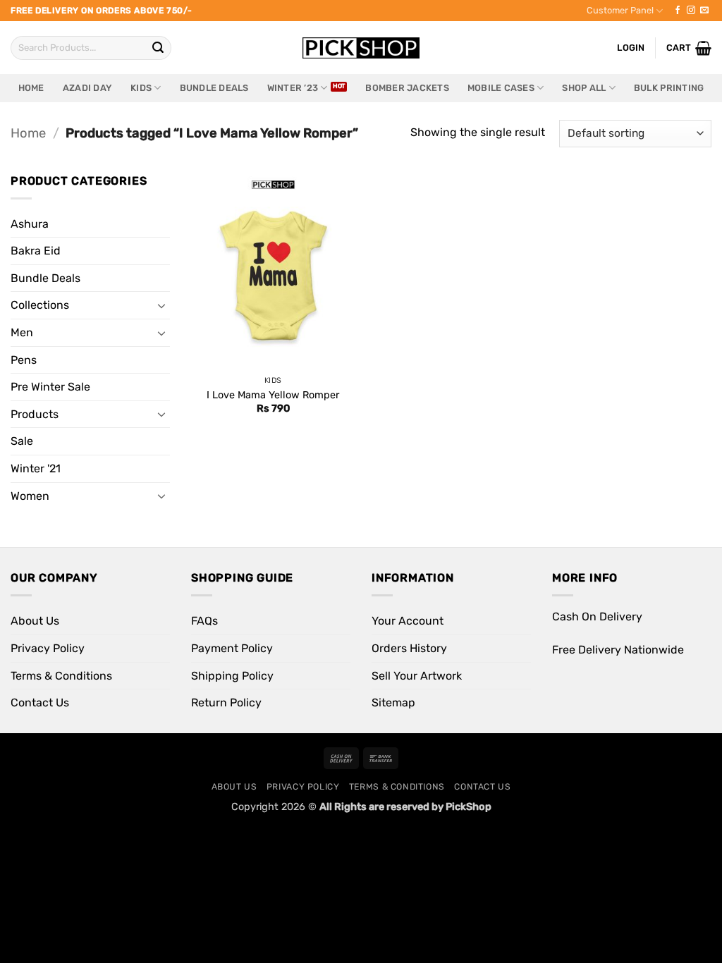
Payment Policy (232, 648)
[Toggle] (161, 305)
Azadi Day (87, 87)
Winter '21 (36, 468)
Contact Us (40, 702)
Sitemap (393, 702)
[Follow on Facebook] (677, 11)
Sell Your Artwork (417, 675)
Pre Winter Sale (50, 386)
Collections (40, 305)
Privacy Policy (48, 648)
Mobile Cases (500, 87)
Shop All (584, 87)
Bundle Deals (214, 87)
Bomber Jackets (407, 87)
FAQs (204, 620)
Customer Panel (620, 10)
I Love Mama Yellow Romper (273, 395)
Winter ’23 (293, 87)
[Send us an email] (704, 11)
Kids (141, 87)
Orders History (409, 648)
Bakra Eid (36, 250)
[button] (688, 47)
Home (31, 87)
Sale (22, 441)
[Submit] (158, 48)
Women (30, 496)
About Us (35, 620)
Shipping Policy (232, 675)
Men (22, 332)
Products (35, 414)
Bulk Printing (669, 87)
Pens (24, 360)
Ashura (30, 224)
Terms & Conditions (61, 675)
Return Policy (226, 702)
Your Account (407, 620)
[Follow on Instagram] (691, 11)
